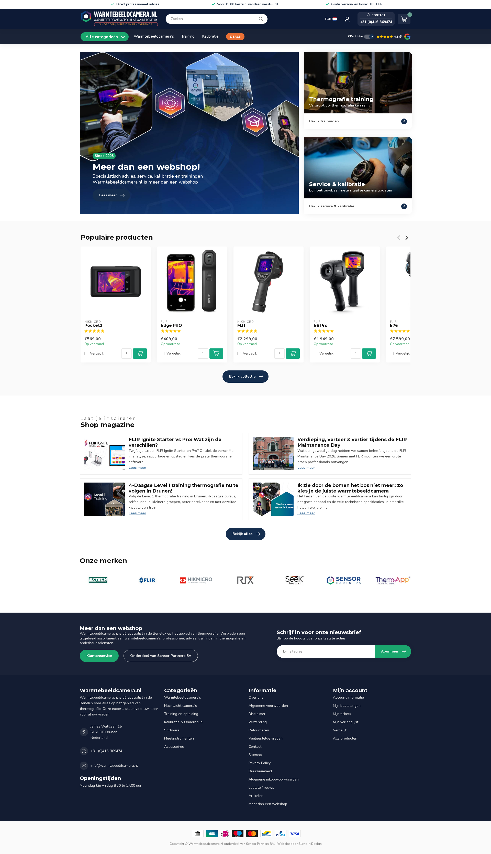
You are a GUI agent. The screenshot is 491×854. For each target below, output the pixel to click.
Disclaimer (257, 713)
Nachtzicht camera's (180, 705)
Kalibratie (210, 36)
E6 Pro (321, 325)
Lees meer (137, 467)
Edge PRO (171, 325)
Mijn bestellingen (347, 705)
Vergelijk (97, 354)
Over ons (256, 697)
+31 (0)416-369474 (106, 751)
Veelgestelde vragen (266, 738)
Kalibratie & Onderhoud (183, 722)
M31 (241, 325)
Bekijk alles (242, 533)
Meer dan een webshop (268, 804)
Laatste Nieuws (261, 787)
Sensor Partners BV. (260, 843)
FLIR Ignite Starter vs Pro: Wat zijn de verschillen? (175, 442)
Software (172, 730)
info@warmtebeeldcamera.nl (114, 765)
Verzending (258, 722)
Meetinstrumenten (179, 738)
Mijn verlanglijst (345, 722)
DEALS (235, 36)
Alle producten (345, 738)
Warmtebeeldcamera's (154, 36)
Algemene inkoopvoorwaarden (274, 779)
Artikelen (256, 795)
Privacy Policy (260, 763)
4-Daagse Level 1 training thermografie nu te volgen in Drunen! (183, 488)
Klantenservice (99, 655)
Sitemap (255, 754)
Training (188, 36)
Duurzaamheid (260, 771)
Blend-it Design (310, 843)
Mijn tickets (342, 713)
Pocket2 (93, 325)
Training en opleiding (181, 713)
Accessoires (174, 746)
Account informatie (348, 697)
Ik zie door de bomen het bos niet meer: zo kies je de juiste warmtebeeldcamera (350, 488)
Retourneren (259, 730)
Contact (255, 746)
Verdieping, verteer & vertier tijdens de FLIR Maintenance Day (352, 442)
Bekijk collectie (242, 376)
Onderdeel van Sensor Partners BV (160, 655)
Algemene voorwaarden (268, 705)
